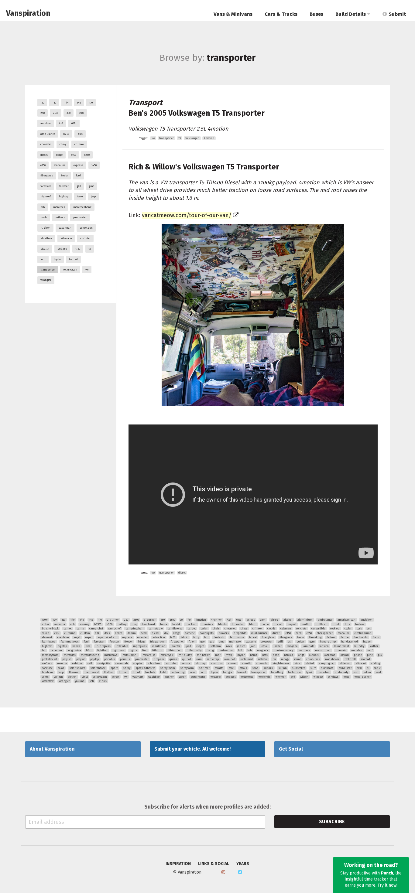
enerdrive (63, 637)
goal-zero (235, 641)
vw (86, 269)
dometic (190, 633)
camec (68, 628)
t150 (77, 248)
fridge (141, 641)
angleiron (366, 619)
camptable (156, 628)
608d (74, 123)
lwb (42, 207)
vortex (115, 676)
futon (192, 641)
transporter (47, 269)
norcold (288, 654)
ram (199, 659)
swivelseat (345, 668)
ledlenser (56, 650)
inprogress (140, 646)
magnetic (263, 650)
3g (181, 619)
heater (367, 641)
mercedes (59, 207)
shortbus (46, 238)
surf (313, 668)
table (377, 668)
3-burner (150, 619)
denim (132, 633)
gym (312, 641)
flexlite (344, 637)
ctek (56, 633)
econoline (59, 165)
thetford (109, 672)
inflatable (122, 646)
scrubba (171, 663)
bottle (265, 624)
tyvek (309, 672)
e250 (87, 154)
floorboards (361, 637)
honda (76, 646)
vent (378, 672)
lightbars (119, 650)
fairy (196, 637)
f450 (94, 165)
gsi (290, 641)
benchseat (148, 624)
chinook (79, 144)
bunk (336, 624)
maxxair (341, 650)
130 (42, 102)
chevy (63, 144)
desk (144, 633)
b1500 (97, 624)
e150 (73, 154)
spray (126, 668)
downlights (207, 633)
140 (54, 102)
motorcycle (166, 654)
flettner (331, 637)
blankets (207, 624)
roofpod (365, 659)
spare (114, 668)
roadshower (332, 659)
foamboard (49, 641)
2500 (55, 112)
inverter (175, 646)
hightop (64, 196)
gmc (91, 186)
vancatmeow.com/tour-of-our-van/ (187, 215)
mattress (304, 650)
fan (206, 637)
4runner (216, 619)
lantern (324, 646)
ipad (188, 646)
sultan (282, 668)
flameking (315, 637)
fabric (184, 637)
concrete (301, 628)
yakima (79, 681)
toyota (57, 259)
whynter (281, 676)
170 (91, 102)
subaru (62, 248)
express (78, 165)
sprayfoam (187, 668)
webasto (216, 676)
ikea (88, 646)
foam (376, 637)
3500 (81, 112)
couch (45, 633)
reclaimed (246, 659)
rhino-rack (313, 659)
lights (133, 650)
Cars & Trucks (281, 14)
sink (297, 663)
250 (42, 112)
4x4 (61, 123)
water (182, 676)
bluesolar (238, 624)
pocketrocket (49, 659)
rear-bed (229, 659)
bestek (176, 624)
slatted (309, 663)
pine (370, 654)
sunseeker (298, 668)
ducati (276, 633)
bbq (134, 624)
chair (216, 628)
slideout (361, 663)
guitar (300, 641)
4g (189, 619)
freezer (128, 641)
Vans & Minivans (233, 14)
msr (218, 654)
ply (380, 654)
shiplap (200, 663)
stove (255, 668)
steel (232, 668)
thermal (74, 672)
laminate (308, 646)
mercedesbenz (82, 207)
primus (125, 659)
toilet (163, 672)
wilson (304, 676)
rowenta (62, 663)
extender (142, 637)
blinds (222, 624)
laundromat (341, 646)
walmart (137, 676)
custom (85, 633)
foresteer (45, 186)
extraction (159, 637)
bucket (278, 624)
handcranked (349, 641)
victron (72, 676)
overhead (329, 654)
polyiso (66, 659)
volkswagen (70, 269)
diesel (44, 154)
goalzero (251, 641)
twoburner (294, 672)
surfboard (327, 668)
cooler (348, 628)
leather (373, 646)
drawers (224, 633)
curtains (69, 633)
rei (274, 659)
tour (43, 259)
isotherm (215, 646)
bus (80, 133)
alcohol (287, 619)
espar (89, 637)
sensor (186, 663)
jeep (93, 196)
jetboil (265, 646)
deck (107, 633)
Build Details (350, 14)
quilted (186, 659)
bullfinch (322, 624)
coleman (285, 628)
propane (159, 659)
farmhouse (237, 637)
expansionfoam (107, 637)
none (276, 654)
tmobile (150, 672)
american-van (346, 619)
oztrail (345, 654)
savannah (65, 227)
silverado (66, 238)
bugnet (291, 624)
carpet (192, 628)
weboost (230, 676)
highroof (45, 196)
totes (192, 672)
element (47, 637)
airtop (274, 619)
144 (66, 102)
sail (89, 663)
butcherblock (50, 628)
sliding (375, 663)
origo (301, 654)
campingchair (135, 628)
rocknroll (350, 659)
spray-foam (167, 668)
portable (109, 659)
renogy (285, 659)
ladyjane (292, 646)
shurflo (246, 663)
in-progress (103, 646)
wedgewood (247, 676)
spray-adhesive (145, 668)
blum (252, 624)
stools (243, 668)
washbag (153, 676)
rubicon (45, 227)
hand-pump (328, 641)
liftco (89, 650)
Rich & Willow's (204, 167)
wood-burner (363, 676)
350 (68, 112)
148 (79, 102)
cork (359, 628)
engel (77, 637)
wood (346, 676)
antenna (59, 624)
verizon (58, 676)
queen (173, 659)
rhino (297, 659)
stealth (44, 248)
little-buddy (194, 650)
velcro (367, 672)
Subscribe (332, 821)
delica (118, 633)
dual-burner (259, 633)
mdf (369, 650)
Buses (316, 14)
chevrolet (45, 144)
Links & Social (213, 863)
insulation (158, 646)
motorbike (148, 654)
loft (240, 650)
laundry (359, 646)
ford (78, 175)
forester (64, 186)
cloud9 (271, 628)
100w (44, 619)
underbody (341, 672)
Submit (397, 14)
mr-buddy (185, 654)
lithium (157, 650)
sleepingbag (326, 663)
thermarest (91, 672)
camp (80, 628)
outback (60, 217)
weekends (264, 676)
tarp (61, 672)
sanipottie (103, 663)
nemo (253, 654)
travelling (277, 672)
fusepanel (177, 641)
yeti (92, 681)
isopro (200, 646)
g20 (79, 186)
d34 (97, 633)
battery (122, 624)
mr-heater (203, 654)
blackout (191, 624)
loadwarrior (226, 650)
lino (144, 650)
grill (280, 641)
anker (45, 624)
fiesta (64, 175)
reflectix (262, 659)
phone (358, 654)
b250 (66, 133)
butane (359, 624)
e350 (43, 165)
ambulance (47, 133)
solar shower (77, 668)
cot (368, 628)
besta (163, 624)
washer (169, 676)
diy (166, 633)
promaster (80, 217)
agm (263, 619)
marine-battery (283, 650)
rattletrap (213, 659)
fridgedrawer (158, 641)
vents (45, 676)
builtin (305, 624)
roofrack (47, 663)
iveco (80, 196)
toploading (177, 672)
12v (55, 619)
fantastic (219, 637)
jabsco (241, 646)
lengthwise (74, 650)
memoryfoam (50, 654)
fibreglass (286, 637)
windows (333, 676)
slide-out (345, 663)
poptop (94, 659)
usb (355, 672)
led (44, 650)
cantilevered (175, 628)
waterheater (198, 676)
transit (73, 259)
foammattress (70, 641)
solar (61, 668)
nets (265, 654)
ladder (278, 646)
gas (212, 641)
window (318, 676)
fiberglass (46, 175)
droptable (240, 633)
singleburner (281, 663)
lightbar (102, 650)
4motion (45, 123)
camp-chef (96, 628)
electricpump (363, 633)
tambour (47, 672)
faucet (253, 637)
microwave (110, 654)
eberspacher (325, 633)
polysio (80, 659)
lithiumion (174, 650)
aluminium (305, 619)
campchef (114, 628)
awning (84, 624)
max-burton (323, 650)
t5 (89, 248)
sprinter (85, 238)
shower (232, 663)
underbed (323, 672)
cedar (204, 628)
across (251, 619)
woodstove (48, 681)
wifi (293, 676)
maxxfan (356, 650)
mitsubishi (129, 654)
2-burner (113, 619)
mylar (241, 654)
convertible (318, 628)
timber (123, 672)
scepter (137, 663)
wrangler (45, 279)
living (210, 650)
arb (72, 624)
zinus (103, 681)
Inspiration (178, 863)
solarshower (97, 668)
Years (242, 863)
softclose (47, 668)
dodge (59, 154)
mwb (43, 217)
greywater (267, 641)
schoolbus (86, 227)
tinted (136, 672)
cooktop (334, 628)
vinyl (85, 676)
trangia (227, 672)
